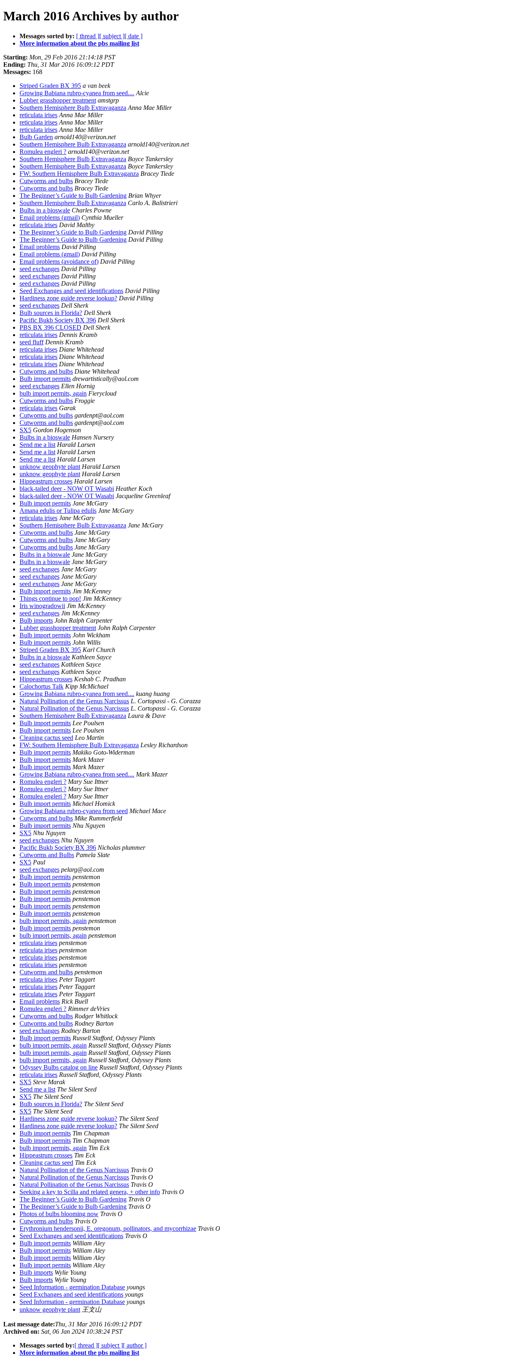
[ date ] (133, 36)
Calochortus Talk (41, 686)
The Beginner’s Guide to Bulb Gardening (73, 195)
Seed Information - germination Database (72, 1287)
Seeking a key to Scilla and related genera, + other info (90, 1191)
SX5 (25, 430)
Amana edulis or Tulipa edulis (58, 510)
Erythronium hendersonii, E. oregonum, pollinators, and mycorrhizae (108, 1228)
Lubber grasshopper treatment (58, 100)
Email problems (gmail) (50, 217)
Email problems (40, 246)
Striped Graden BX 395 (50, 85)
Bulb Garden (36, 136)
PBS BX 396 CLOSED (50, 327)
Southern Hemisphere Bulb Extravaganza (73, 107)
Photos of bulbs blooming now (59, 1213)
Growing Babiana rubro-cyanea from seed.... (77, 93)
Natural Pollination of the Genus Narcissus (74, 701)
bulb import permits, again (53, 393)
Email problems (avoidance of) (59, 261)
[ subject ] (112, 36)
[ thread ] (87, 36)
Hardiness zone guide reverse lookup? (68, 298)
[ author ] (135, 1345)
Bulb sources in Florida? (51, 312)
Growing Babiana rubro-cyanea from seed (74, 810)
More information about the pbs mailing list (79, 43)
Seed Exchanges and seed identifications (71, 290)
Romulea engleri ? (43, 151)
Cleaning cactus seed (46, 737)
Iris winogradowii (42, 605)
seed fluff (32, 342)
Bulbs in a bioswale (45, 210)
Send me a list (37, 444)
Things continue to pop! (50, 598)
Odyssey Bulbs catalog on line (59, 1067)
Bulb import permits (45, 378)
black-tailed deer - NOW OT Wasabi (67, 488)
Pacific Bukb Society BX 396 (58, 320)
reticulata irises (38, 115)
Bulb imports (36, 620)
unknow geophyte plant (50, 466)
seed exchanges (39, 268)
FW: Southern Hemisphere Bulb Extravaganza (79, 173)
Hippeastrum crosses (46, 481)
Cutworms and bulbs (46, 180)
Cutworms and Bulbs (47, 854)
